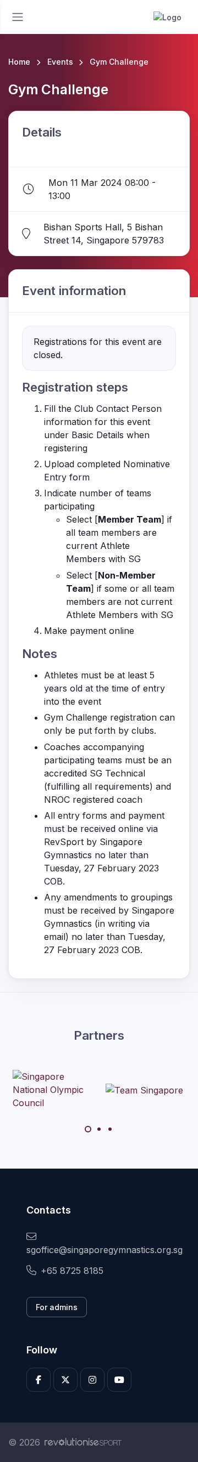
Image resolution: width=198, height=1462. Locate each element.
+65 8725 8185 (72, 1270)
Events (60, 61)
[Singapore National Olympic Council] (54, 1089)
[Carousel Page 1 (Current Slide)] (88, 1129)
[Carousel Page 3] (110, 1129)
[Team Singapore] (144, 1090)
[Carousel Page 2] (99, 1129)
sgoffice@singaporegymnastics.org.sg (99, 1249)
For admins (57, 1307)
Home (19, 61)
